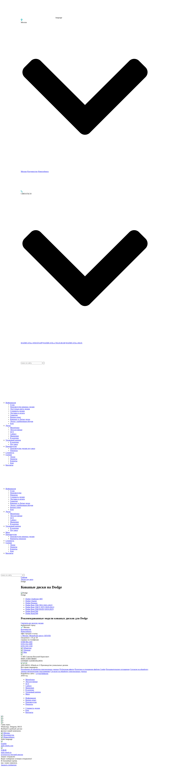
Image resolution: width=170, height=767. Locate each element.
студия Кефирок (42, 674)
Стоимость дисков (17, 411)
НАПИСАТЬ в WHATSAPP (32, 343)
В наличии (14, 438)
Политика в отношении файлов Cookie (90, 669)
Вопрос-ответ (15, 417)
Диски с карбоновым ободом (21, 421)
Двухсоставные (16, 430)
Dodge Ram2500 (31, 613)
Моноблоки (14, 428)
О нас (12, 405)
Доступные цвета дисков (20, 409)
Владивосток (32, 171)
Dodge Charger (31, 601)
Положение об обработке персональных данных (40, 669)
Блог (12, 423)
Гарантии (14, 415)
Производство (11, 446)
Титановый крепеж (13, 440)
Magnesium (14, 436)
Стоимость (10, 453)
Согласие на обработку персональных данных (68, 671)
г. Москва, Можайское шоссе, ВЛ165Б (36, 636)
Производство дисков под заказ (22, 448)
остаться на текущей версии (12, 755)
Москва (24, 171)
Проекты (13, 459)
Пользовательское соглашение (118, 669)
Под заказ (14, 444)
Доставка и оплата (17, 413)
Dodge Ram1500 (31, 611)
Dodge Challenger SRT (34, 599)
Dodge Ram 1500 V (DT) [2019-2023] (39, 607)
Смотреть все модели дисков (32, 623)
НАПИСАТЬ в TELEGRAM (54, 343)
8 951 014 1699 (26, 644)
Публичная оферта (66, 669)
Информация (11, 403)
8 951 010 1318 (26, 646)
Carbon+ (13, 434)
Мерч (8, 532)
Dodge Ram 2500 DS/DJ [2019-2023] (39, 609)
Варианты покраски (18, 539)
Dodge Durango (31, 603)
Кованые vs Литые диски (20, 419)
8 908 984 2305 (26, 642)
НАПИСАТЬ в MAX (74, 343)
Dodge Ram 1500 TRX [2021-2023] (38, 605)
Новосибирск (43, 171)
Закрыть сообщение (9, 765)
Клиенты (13, 461)
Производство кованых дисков (22, 407)
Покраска (14, 451)
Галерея (9, 455)
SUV (12, 432)
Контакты (9, 465)
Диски (8, 426)
